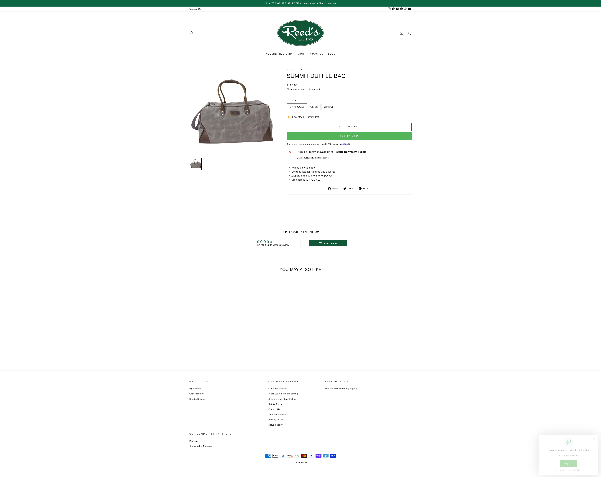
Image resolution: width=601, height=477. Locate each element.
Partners (193, 441)
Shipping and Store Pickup (282, 399)
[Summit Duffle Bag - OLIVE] (215, 348)
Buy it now (349, 136)
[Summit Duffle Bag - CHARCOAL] (211, 348)
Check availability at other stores (313, 158)
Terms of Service (277, 414)
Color (292, 100)
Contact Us (195, 9)
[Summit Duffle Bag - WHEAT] (220, 348)
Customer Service (277, 388)
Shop (301, 54)
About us (317, 54)
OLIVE (314, 107)
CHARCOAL (297, 107)
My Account (195, 388)
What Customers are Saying (283, 394)
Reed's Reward (197, 399)
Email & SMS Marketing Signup (341, 388)
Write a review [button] (328, 243)
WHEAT (328, 107)
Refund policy (275, 425)
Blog (331, 54)
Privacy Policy (275, 420)
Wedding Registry (279, 54)
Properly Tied (299, 70)
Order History (196, 394)
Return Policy (275, 404)
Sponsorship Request (200, 446)
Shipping (291, 89)
